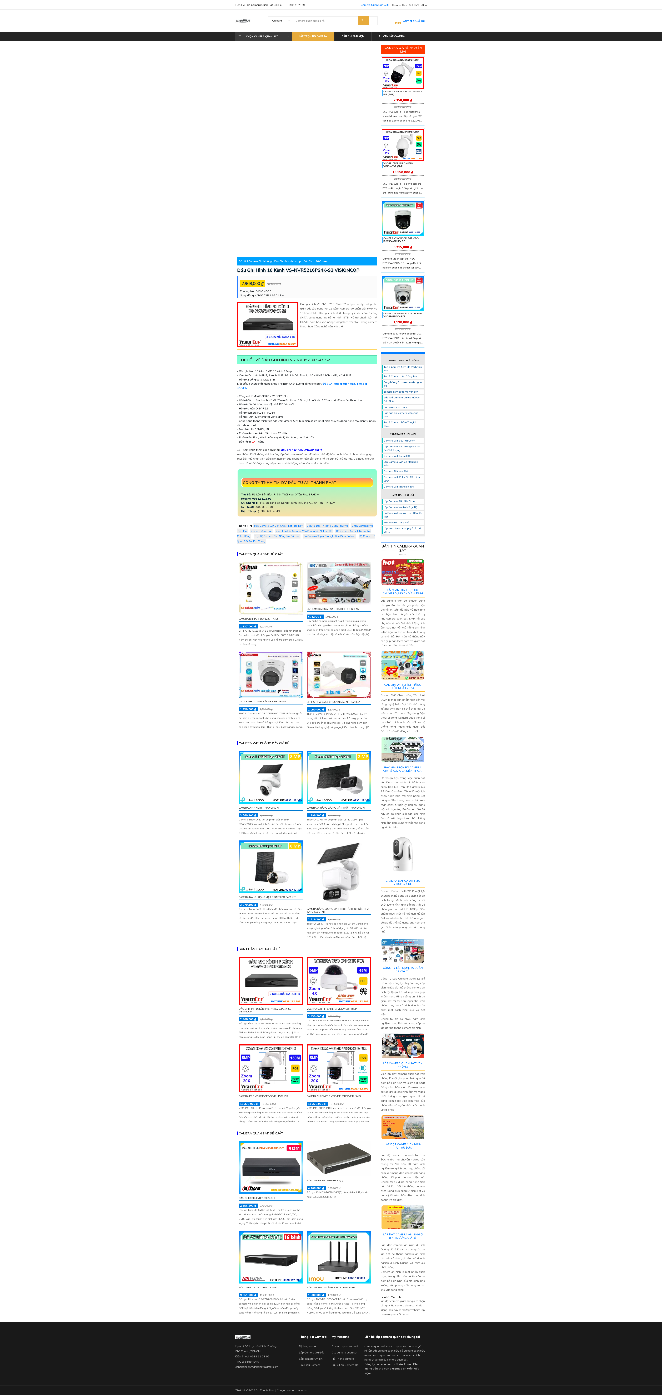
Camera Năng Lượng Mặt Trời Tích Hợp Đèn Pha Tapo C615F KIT (338, 910)
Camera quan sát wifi (345, 1346)
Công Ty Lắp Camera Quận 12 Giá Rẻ (403, 969)
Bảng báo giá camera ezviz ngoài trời (403, 384)
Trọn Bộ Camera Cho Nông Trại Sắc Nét (277, 536)
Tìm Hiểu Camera (309, 1365)
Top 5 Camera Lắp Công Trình (401, 376)
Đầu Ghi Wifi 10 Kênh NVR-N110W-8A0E (331, 1287)
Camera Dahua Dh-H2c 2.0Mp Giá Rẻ (403, 882)
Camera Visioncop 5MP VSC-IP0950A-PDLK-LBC (401, 240)
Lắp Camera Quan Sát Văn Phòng (403, 1065)
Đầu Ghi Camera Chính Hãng (255, 261)
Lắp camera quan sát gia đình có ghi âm (333, 609)
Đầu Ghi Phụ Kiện (353, 36)
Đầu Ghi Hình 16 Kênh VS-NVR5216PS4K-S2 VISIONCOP (298, 270)
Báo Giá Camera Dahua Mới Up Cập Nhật (402, 399)
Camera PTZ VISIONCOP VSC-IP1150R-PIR (263, 1096)
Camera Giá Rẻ (414, 21)
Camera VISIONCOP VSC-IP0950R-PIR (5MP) (403, 93)
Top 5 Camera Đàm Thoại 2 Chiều (400, 424)
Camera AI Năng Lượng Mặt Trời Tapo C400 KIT (337, 807)
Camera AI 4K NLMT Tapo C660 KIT (260, 807)
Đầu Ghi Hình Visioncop (287, 261)
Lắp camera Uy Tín (311, 1358)
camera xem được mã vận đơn (401, 391)
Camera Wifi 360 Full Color (399, 440)
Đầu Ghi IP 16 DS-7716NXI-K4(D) (258, 1287)
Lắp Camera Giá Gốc (311, 1352)
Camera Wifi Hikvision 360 (399, 486)
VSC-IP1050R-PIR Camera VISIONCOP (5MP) (398, 165)
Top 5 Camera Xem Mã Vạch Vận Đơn (403, 368)
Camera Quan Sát (261, 530)
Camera (277, 20)
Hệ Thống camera (343, 1358)
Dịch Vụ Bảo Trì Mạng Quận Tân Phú (327, 525)
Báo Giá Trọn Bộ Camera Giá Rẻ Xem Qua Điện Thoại (402, 769)
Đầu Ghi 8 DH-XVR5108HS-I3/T (257, 1198)
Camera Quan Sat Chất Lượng (409, 5)
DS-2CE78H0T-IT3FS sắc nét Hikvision (262, 701)
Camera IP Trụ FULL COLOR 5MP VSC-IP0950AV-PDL (402, 315)
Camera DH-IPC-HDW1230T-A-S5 (258, 618)
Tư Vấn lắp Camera (392, 36)
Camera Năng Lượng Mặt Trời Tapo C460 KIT (267, 897)
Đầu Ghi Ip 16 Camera (316, 261)
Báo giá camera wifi (395, 407)
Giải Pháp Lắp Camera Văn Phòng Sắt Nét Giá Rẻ (304, 530)
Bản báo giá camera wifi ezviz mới (401, 414)
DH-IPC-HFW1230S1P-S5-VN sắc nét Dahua (333, 701)
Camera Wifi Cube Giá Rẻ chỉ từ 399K (402, 479)
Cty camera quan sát (344, 1352)
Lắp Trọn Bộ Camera (313, 36)
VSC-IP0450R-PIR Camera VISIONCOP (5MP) (332, 1008)
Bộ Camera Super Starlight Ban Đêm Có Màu (329, 536)
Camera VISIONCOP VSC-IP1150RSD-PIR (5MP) (334, 1096)
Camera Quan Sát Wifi (375, 5)
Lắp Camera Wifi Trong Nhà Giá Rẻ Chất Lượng (402, 448)
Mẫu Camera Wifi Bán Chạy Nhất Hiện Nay (278, 525)
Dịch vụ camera (308, 1346)
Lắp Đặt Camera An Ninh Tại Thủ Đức (402, 1146)
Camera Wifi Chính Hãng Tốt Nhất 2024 (402, 686)
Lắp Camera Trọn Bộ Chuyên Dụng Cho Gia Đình (403, 591)
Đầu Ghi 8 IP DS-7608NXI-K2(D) (325, 1180)
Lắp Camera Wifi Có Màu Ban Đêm (401, 463)
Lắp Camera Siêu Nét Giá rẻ (399, 501)
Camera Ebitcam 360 (396, 471)
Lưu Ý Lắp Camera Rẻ (345, 1365)
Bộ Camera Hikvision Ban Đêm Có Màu (403, 514)
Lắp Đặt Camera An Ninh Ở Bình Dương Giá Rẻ (403, 1236)
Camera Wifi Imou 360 (397, 456)
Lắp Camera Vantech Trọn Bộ (400, 507)
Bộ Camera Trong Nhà (396, 522)
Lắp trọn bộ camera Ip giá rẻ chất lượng (403, 530)
